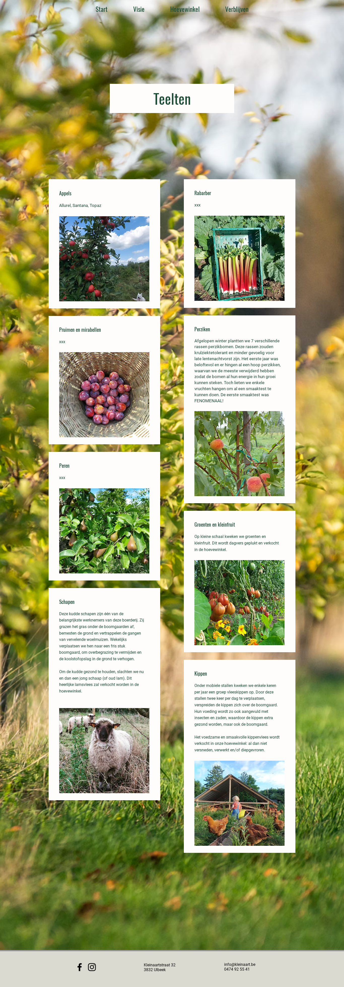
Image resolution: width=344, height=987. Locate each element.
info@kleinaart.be (239, 964)
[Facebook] (79, 967)
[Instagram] (92, 967)
